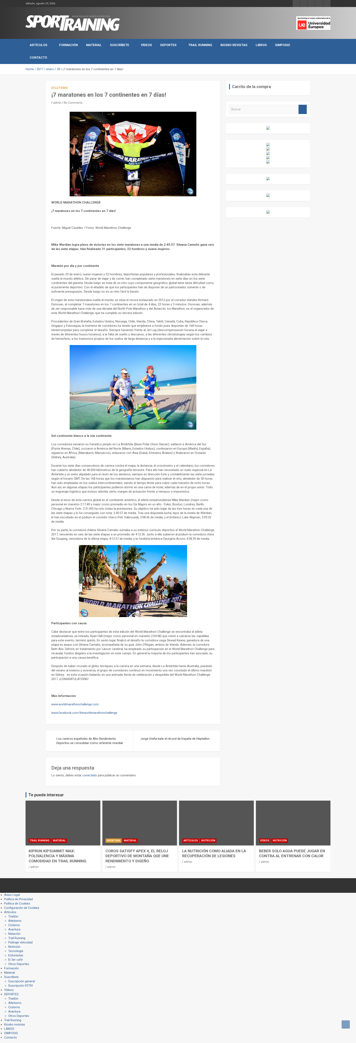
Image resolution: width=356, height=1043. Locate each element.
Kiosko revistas (233, 45)
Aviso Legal (12, 895)
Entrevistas (15, 955)
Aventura (113, 840)
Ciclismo (14, 925)
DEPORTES (168, 45)
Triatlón (13, 916)
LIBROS (261, 45)
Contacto (38, 57)
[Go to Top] (346, 1024)
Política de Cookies (17, 903)
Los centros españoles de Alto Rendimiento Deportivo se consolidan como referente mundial (89, 741)
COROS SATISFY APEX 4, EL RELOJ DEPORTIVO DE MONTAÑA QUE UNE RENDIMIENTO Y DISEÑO (137, 856)
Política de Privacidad (18, 899)
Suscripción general (21, 981)
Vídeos (146, 45)
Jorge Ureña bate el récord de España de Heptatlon (175, 739)
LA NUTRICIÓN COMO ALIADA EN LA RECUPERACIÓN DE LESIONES (214, 853)
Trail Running (200, 45)
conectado (89, 775)
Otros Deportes (18, 964)
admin (57, 102)
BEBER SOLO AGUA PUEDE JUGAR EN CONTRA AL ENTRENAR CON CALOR (292, 853)
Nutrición (208, 840)
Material (94, 45)
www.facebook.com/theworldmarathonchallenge (84, 713)
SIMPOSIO (282, 45)
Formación (68, 45)
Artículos (38, 45)
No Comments (73, 102)
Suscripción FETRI (20, 985)
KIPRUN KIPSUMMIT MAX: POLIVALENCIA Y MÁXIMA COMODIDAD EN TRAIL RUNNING (57, 856)
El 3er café (15, 960)
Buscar (303, 109)
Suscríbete (119, 45)
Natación (14, 934)
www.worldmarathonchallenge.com (75, 704)
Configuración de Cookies (21, 908)
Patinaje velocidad (20, 942)
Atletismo (59, 88)
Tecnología (15, 951)
